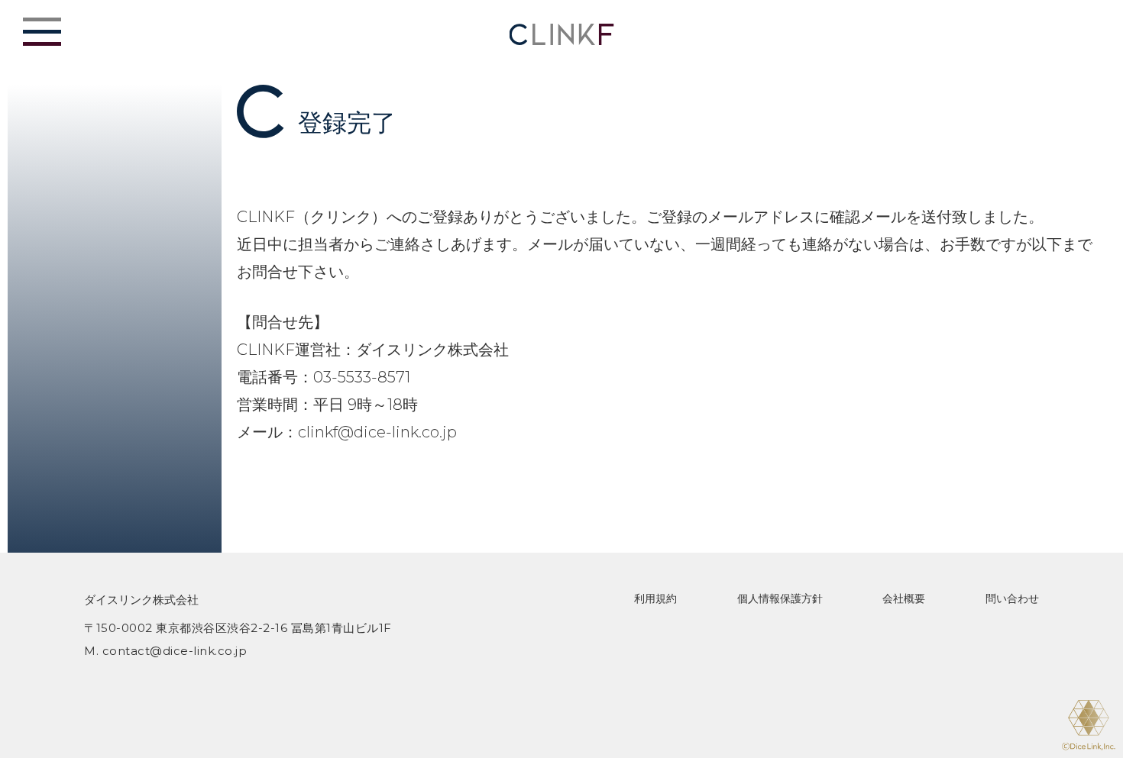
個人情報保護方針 (780, 598)
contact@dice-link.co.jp (175, 650)
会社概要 (903, 598)
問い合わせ (1012, 598)
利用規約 (655, 598)
